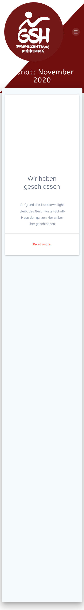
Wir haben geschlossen (42, 182)
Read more (42, 244)
